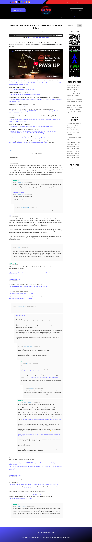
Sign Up (55, 17)
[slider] (60, 35)
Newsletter (47, 17)
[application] (36, 35)
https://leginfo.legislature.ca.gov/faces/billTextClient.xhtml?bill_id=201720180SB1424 (31, 106)
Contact (66, 17)
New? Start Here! (18, 10)
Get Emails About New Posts (46, 532)
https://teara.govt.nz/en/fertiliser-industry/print (31, 370)
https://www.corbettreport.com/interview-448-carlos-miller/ (24, 94)
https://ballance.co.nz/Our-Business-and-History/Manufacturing (44, 377)
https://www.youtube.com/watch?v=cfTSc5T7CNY (21, 293)
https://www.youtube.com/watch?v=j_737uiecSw (20, 298)
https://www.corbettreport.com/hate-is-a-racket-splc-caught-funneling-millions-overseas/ (32, 137)
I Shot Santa (20, 182)
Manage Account (78, 2)
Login (10, 150)
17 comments (46, 31)
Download (42, 37)
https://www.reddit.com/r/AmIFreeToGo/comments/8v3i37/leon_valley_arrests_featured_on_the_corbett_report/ (35, 494)
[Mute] (57, 35)
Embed (47, 37)
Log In (71, 2)
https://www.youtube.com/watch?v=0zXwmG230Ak (21, 498)
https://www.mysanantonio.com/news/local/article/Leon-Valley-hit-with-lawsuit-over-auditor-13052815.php (33, 484)
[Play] (11, 35)
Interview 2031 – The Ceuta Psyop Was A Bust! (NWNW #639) (74, 101)
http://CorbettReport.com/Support (18, 142)
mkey (10, 215)
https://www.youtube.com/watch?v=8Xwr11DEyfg (20, 487)
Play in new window (33, 37)
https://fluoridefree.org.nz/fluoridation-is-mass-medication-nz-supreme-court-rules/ (28, 286)
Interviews (39, 31)
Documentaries (31, 17)
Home (18, 17)
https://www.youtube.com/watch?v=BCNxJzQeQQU (23, 89)
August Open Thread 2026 (74, 112)
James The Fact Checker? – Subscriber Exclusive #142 (74, 95)
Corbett (25, 31)
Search (79, 25)
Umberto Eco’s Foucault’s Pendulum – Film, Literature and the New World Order (74, 107)
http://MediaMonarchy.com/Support (37, 142)
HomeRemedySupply (25, 207)
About (23, 17)
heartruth (31, 388)
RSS (71, 17)
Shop (66, 2)
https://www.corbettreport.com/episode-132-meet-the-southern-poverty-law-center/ (31, 126)
